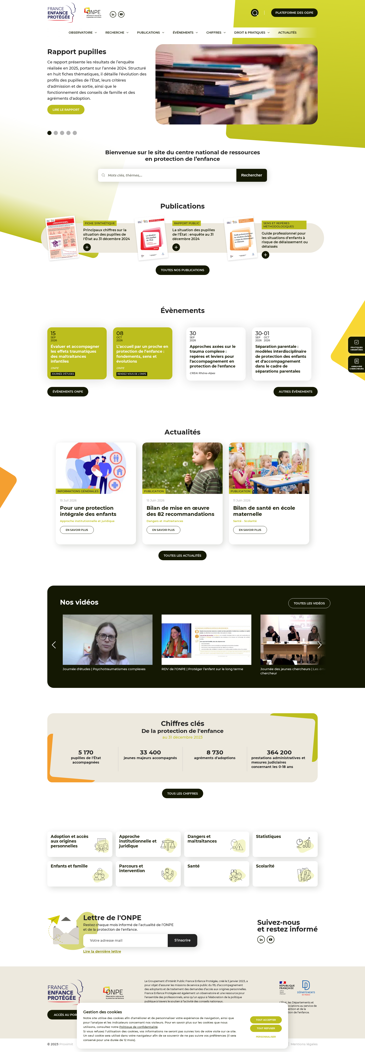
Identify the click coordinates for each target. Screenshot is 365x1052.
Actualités (287, 32)
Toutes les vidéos (309, 603)
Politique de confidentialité (138, 1027)
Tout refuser (266, 1028)
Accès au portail (68, 1015)
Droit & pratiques (249, 32)
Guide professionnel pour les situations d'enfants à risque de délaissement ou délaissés (285, 240)
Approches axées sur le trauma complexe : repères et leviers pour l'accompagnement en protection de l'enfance (213, 356)
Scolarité (265, 866)
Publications (148, 32)
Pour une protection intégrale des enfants (88, 511)
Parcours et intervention (132, 868)
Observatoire (81, 32)
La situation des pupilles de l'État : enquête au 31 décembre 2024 (193, 234)
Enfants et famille (69, 866)
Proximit (66, 1044)
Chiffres (213, 32)
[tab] (56, 133)
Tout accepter (266, 1020)
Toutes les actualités (182, 555)
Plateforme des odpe (294, 13)
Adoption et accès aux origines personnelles (69, 841)
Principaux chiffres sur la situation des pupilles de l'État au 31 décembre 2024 (106, 234)
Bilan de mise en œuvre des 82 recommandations (180, 511)
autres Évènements (295, 391)
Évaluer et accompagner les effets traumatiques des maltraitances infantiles (75, 354)
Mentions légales (304, 1044)
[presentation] (53, 645)
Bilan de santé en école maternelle (264, 511)
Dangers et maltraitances (202, 839)
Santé (194, 866)
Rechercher (251, 175)
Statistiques (268, 836)
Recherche (114, 32)
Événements (183, 32)
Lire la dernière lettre (102, 952)
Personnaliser (266, 1037)
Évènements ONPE (68, 391)
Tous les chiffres (182, 793)
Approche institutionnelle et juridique (138, 841)
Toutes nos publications (182, 270)
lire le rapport (66, 110)
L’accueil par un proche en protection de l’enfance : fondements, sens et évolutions (142, 354)
